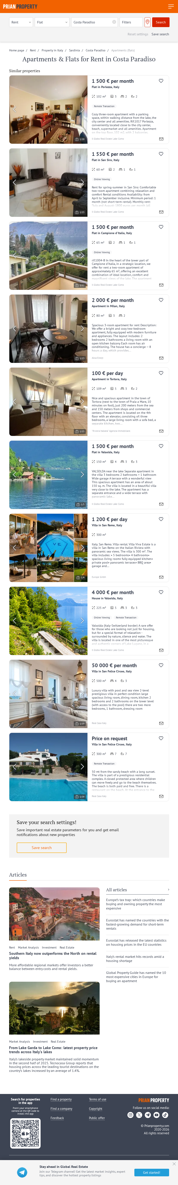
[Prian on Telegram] (148, 1115)
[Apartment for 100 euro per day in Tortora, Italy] (89, 402)
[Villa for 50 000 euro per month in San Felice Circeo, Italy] (89, 694)
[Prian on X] (139, 1115)
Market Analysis (28, 947)
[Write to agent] (161, 139)
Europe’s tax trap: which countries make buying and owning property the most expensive (135, 904)
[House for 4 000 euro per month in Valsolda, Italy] (89, 621)
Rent (12, 947)
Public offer (97, 1118)
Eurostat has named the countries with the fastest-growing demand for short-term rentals (137, 924)
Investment (49, 947)
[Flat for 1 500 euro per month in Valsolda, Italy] (89, 475)
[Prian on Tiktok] (165, 1115)
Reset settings (138, 34)
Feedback (57, 1118)
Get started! (151, 1172)
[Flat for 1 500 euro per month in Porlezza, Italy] (89, 109)
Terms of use (97, 1099)
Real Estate (67, 947)
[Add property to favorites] (163, 81)
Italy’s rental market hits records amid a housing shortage (135, 959)
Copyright (95, 1109)
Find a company (61, 1109)
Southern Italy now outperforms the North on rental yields (52, 955)
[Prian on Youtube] (156, 1115)
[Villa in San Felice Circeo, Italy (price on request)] (89, 767)
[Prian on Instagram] (130, 1115)
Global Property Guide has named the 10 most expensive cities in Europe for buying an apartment (136, 977)
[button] (21, 22)
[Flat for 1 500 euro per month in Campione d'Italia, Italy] (89, 256)
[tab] (19, 875)
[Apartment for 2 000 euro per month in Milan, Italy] (89, 329)
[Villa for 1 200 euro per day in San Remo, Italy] (89, 548)
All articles (116, 890)
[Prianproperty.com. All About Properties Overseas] (20, 6)
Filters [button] (126, 22)
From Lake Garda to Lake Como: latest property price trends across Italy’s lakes (53, 1050)
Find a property (61, 1099)
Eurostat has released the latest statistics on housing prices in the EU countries (136, 942)
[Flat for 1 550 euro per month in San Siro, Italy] (89, 182)
